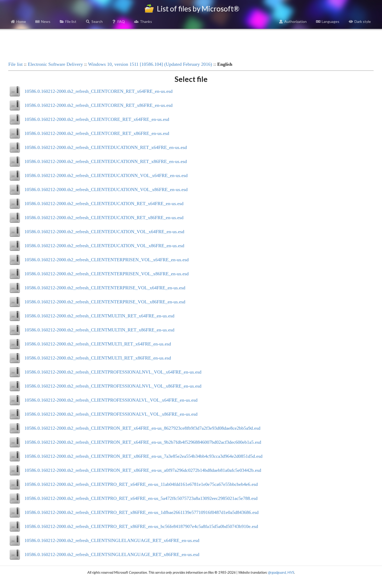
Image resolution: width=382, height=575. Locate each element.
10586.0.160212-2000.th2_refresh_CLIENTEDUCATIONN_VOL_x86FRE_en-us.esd (106, 189)
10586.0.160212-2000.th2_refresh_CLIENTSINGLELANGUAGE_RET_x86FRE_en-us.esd (111, 554)
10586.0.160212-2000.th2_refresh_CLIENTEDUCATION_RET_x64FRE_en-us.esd (103, 203)
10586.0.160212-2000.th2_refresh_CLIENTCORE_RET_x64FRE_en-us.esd (96, 119)
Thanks (146, 21)
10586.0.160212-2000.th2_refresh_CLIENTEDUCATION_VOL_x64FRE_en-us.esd (104, 231)
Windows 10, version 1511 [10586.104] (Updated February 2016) (150, 64)
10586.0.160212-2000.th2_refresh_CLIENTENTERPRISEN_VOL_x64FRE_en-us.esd (106, 259)
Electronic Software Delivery (55, 64)
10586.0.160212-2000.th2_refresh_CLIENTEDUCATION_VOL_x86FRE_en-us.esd (104, 245)
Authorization (295, 21)
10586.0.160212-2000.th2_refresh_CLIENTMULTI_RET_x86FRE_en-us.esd (97, 358)
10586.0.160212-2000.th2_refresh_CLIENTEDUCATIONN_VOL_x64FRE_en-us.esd (106, 175)
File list (70, 21)
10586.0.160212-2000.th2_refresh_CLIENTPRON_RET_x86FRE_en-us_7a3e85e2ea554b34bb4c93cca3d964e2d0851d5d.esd (143, 456)
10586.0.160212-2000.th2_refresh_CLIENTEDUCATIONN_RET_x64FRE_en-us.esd (105, 147)
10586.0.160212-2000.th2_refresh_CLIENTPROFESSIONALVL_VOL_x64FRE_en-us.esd (110, 400)
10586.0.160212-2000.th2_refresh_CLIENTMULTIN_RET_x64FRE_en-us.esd (99, 315)
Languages (330, 21)
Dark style (362, 21)
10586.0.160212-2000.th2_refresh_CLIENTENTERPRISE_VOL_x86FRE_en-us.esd (104, 301)
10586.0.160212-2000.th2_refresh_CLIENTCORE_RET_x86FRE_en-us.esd (96, 133)
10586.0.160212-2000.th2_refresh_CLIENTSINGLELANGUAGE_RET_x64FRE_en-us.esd (111, 540)
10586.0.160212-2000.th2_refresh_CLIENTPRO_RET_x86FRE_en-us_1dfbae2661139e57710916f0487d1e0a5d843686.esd (141, 512)
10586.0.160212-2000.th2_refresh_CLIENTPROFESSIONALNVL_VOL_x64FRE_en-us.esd (112, 372)
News (45, 21)
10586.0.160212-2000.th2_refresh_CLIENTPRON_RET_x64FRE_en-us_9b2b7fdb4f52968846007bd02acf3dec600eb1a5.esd (142, 442)
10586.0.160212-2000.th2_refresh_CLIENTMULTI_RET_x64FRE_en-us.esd (97, 344)
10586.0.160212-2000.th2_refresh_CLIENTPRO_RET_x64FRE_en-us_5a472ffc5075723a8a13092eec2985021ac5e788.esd (141, 498)
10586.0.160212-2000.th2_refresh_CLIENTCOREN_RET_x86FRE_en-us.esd (98, 105)
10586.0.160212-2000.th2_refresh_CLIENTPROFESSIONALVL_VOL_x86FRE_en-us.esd (110, 414)
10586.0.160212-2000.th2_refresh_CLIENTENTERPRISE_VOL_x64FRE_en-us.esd (104, 287)
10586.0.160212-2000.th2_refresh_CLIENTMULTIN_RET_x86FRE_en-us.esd (99, 329)
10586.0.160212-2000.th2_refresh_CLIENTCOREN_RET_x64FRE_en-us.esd (98, 91)
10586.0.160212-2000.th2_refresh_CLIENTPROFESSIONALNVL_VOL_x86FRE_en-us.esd (112, 386)
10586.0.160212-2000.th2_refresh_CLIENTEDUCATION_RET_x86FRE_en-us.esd (103, 217)
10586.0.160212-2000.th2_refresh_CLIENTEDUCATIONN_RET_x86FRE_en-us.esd (105, 161)
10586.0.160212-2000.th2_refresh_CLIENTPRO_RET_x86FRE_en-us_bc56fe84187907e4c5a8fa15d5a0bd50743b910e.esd (141, 526)
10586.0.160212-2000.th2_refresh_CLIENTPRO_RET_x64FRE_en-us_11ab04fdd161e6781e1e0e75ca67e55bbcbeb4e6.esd (141, 484)
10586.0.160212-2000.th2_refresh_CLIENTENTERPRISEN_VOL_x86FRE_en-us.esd (106, 273)
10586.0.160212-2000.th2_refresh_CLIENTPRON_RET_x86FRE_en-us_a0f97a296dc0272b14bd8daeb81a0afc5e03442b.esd (142, 470)
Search (97, 21)
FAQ (121, 21)
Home (21, 21)
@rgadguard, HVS (281, 572)
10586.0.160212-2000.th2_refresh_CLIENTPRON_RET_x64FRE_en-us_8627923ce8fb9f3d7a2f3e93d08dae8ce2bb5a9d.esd (142, 428)
